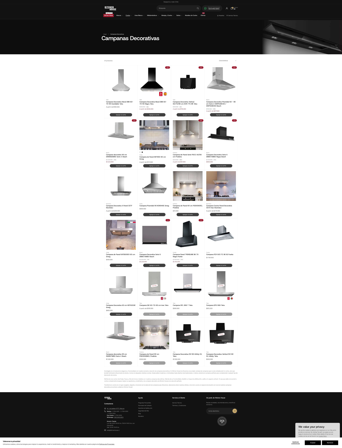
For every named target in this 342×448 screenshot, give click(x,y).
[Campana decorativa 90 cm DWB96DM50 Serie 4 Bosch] (121, 145)
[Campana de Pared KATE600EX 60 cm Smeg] (121, 245)
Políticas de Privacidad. (107, 444)
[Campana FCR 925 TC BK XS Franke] (221, 245)
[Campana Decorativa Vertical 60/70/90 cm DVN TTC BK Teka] (188, 92)
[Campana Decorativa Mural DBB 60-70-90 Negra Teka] (154, 92)
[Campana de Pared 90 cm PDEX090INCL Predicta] (154, 344)
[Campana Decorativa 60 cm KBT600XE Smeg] (121, 295)
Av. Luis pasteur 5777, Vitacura (115, 408)
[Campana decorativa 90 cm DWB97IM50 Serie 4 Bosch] (121, 344)
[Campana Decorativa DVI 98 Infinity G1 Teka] (188, 344)
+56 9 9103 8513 (118, 417)
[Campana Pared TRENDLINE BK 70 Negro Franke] (188, 245)
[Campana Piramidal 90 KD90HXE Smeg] (154, 196)
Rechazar (330, 443)
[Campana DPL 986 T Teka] (188, 295)
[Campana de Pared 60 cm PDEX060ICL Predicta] (188, 196)
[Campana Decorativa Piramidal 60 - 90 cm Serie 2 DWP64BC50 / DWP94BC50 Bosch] (221, 92)
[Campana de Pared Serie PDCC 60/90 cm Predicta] (188, 145)
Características (223, 59)
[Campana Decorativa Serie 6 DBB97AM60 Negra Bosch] (221, 145)
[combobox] (178, 8)
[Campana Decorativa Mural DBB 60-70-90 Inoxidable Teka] (121, 92)
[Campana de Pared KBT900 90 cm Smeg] (154, 145)
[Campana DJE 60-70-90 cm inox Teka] (154, 295)
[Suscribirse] (234, 411)
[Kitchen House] (108, 399)
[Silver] (140, 150)
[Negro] (142, 150)
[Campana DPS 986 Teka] (221, 295)
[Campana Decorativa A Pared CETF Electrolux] (121, 196)
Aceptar (312, 443)
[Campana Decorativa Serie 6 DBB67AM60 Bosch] (154, 245)
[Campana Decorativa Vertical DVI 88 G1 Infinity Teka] (221, 344)
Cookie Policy (323, 436)
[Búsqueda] (198, 8)
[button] (234, 8)
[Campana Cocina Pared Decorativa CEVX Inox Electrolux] (221, 196)
